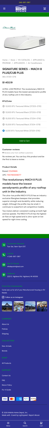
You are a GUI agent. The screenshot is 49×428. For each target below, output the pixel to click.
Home (4, 60)
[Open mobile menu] (4, 8)
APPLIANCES (19, 63)
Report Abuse (34, 415)
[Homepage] (24, 8)
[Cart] (44, 8)
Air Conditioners (35, 63)
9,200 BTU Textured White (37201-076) (22, 130)
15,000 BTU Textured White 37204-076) (23, 118)
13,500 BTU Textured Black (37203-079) (23, 112)
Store (13, 60)
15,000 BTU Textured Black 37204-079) (22, 124)
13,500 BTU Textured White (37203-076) (23, 106)
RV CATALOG (24, 60)
